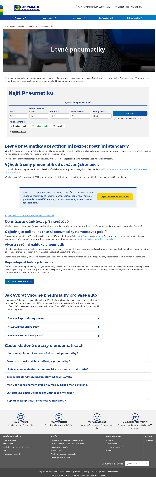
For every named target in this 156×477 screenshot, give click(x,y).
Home (4, 26)
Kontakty (109, 440)
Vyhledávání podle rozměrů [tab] (78, 102)
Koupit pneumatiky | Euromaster (22, 26)
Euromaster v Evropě (114, 447)
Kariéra (109, 450)
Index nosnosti (78, 111)
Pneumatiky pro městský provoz (25, 318)
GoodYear (142, 169)
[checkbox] (19, 126)
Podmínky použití (73, 471)
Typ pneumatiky (17, 122)
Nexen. (18, 172)
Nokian (127, 169)
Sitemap (86, 471)
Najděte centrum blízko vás (115, 196)
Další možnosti (19, 131)
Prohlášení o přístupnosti (61, 457)
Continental (110, 169)
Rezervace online (9, 440)
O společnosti (111, 444)
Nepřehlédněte (11, 436)
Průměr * (54, 111)
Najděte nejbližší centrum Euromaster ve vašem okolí (29, 215)
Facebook (149, 440)
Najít (128, 113)
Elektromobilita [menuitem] (134, 18)
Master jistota (8, 444)
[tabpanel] (78, 121)
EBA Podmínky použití (59, 447)
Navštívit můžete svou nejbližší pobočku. (95, 239)
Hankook (9, 172)
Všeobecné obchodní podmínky (63, 454)
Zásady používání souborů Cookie (50, 471)
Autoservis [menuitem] (48, 18)
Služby (55, 436)
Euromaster (113, 436)
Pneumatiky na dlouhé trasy (23, 326)
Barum (120, 169)
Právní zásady (56, 450)
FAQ (4, 450)
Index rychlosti (99, 111)
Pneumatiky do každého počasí (25, 335)
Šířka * (12, 111)
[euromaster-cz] (26, 8)
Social (148, 436)
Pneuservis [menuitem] (20, 18)
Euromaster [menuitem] (77, 18)
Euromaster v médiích (11, 454)
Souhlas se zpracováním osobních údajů (67, 440)
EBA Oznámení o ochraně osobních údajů (67, 444)
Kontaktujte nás (98, 471)
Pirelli (134, 169)
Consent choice (113, 471)
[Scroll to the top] (149, 472)
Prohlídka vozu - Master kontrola (15, 447)
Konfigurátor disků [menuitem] (107, 18)
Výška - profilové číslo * (37, 110)
